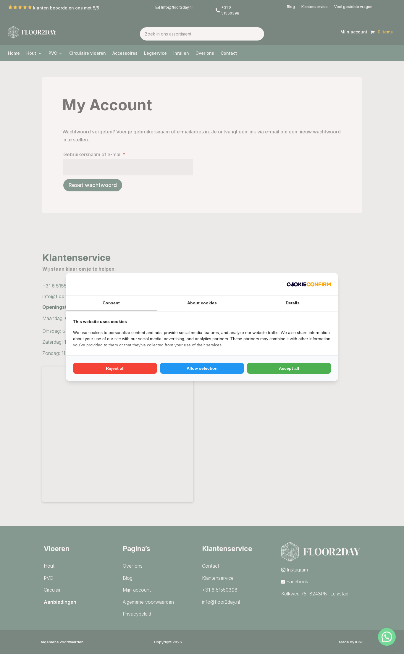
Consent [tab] (111, 303)
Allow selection (202, 368)
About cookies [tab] (202, 303)
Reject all (115, 368)
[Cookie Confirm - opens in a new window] (309, 284)
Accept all (289, 368)
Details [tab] (293, 303)
